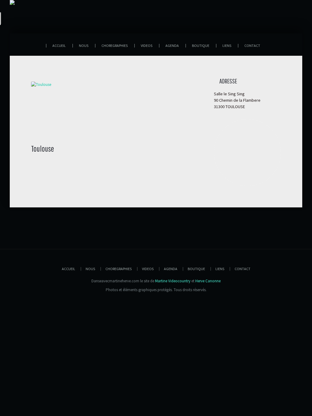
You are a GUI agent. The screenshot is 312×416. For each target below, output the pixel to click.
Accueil (68, 268)
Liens (219, 268)
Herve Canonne (208, 281)
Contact (242, 268)
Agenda (170, 268)
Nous (90, 268)
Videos (148, 268)
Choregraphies (118, 268)
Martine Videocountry (172, 281)
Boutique (196, 268)
